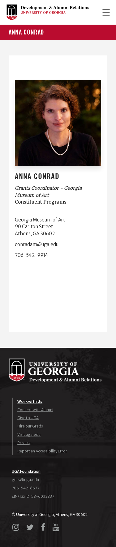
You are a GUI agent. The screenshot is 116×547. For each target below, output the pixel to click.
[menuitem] (103, 12)
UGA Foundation (26, 471)
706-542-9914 (31, 255)
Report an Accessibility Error (42, 451)
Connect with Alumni (35, 409)
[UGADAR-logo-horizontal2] (47, 12)
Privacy (23, 442)
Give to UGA (28, 417)
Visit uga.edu (29, 434)
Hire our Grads (30, 426)
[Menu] (103, 12)
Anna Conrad (26, 32)
